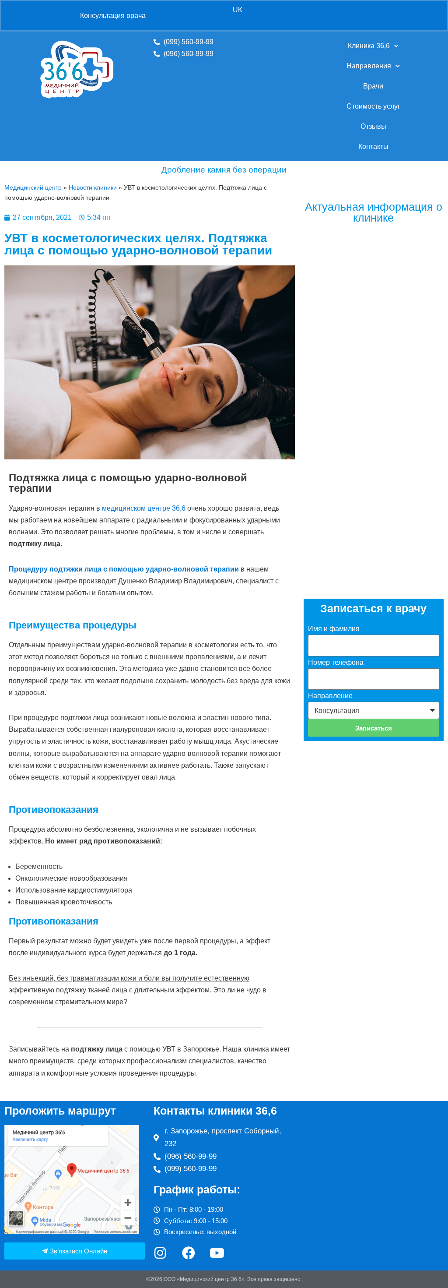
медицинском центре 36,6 (144, 508)
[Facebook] (188, 1253)
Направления (368, 66)
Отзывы (373, 126)
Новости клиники (93, 187)
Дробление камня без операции (224, 169)
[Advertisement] (374, 514)
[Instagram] (160, 1253)
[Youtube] (217, 1253)
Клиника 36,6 (369, 45)
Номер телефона (336, 662)
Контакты (373, 146)
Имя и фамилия (334, 628)
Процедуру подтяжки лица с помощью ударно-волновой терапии (124, 569)
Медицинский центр (33, 187)
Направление (330, 695)
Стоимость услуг (373, 106)
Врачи (373, 86)
